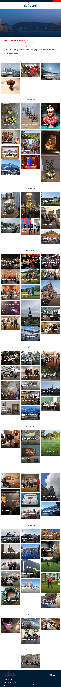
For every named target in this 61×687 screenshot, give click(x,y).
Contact (57, 1)
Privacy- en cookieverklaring (28, 684)
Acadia (9, 683)
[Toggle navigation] (1, 8)
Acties (50, 674)
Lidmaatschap (52, 675)
